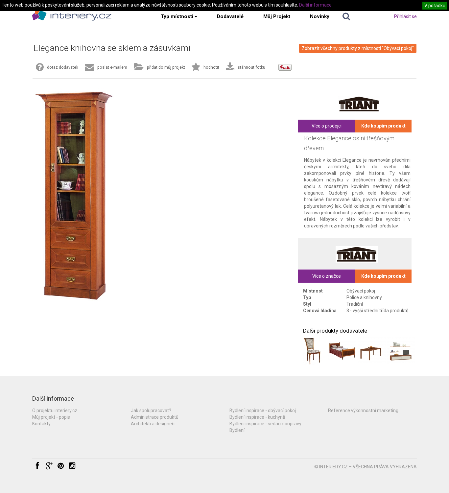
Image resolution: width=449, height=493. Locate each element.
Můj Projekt (276, 16)
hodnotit (211, 67)
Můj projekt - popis (51, 417)
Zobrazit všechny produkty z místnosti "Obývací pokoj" (358, 48)
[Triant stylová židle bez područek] (312, 351)
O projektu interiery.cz (54, 410)
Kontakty (41, 423)
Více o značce (326, 276)
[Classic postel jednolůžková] (342, 351)
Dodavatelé (230, 16)
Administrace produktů (154, 417)
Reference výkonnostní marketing (363, 410)
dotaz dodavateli (62, 67)
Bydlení (237, 430)
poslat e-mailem (112, 67)
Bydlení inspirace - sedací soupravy (265, 423)
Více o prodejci (327, 126)
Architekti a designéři (153, 423)
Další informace (315, 5)
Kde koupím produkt (383, 126)
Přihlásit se (405, 16)
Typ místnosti (177, 16)
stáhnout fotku (251, 67)
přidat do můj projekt (166, 67)
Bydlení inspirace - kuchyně (257, 417)
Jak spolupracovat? (151, 410)
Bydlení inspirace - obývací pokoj (262, 410)
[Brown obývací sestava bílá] (401, 351)
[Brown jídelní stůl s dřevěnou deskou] (372, 351)
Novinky (319, 16)
